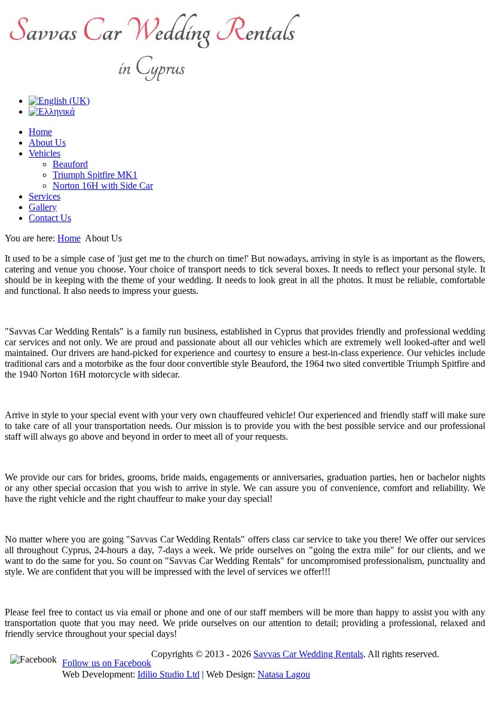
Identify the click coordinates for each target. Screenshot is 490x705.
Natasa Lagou (284, 674)
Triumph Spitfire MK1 (95, 175)
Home (69, 238)
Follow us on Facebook (106, 663)
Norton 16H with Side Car (103, 185)
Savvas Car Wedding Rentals (308, 654)
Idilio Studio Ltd (168, 674)
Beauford (70, 164)
